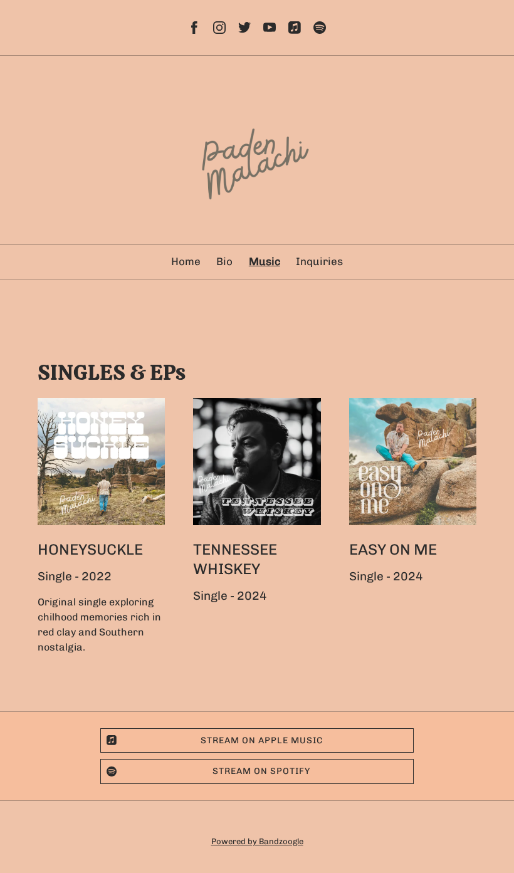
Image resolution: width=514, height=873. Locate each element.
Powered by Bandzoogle (257, 841)
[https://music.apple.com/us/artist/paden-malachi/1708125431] (294, 27)
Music (264, 261)
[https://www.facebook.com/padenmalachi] (194, 27)
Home (186, 261)
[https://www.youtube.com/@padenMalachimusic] (269, 27)
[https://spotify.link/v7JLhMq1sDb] (319, 27)
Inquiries (319, 261)
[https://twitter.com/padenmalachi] (244, 27)
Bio (224, 261)
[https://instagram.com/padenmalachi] (219, 27)
